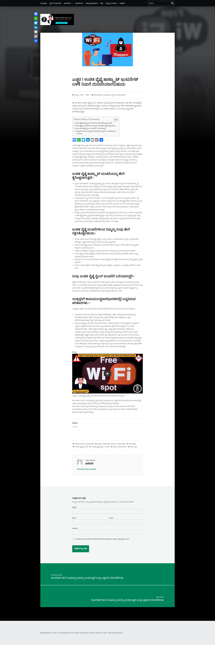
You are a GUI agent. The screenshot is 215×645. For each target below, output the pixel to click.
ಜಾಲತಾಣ (75, 528)
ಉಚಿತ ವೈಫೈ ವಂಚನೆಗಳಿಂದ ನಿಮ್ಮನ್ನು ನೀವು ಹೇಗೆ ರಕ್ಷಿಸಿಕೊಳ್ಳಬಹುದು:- (96, 126)
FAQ (101, 3)
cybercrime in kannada (84, 444)
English (122, 3)
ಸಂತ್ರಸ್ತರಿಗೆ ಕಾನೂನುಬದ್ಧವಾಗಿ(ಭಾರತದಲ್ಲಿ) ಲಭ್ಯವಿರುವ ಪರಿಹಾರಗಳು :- (96, 131)
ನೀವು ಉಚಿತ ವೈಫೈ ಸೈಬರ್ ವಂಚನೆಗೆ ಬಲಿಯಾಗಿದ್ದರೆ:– (91, 128)
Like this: (80, 134)
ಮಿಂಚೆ (111, 518)
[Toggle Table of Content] (114, 120)
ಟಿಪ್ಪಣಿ (74, 507)
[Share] (36, 41)
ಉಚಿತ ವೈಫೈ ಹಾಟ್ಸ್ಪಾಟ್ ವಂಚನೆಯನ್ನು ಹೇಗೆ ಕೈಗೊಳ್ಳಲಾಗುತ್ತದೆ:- (94, 123)
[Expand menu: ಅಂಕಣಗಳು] (72, 3)
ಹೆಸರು (74, 518)
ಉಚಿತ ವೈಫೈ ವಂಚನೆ (81, 447)
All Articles (98, 95)
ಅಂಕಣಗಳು (67, 3)
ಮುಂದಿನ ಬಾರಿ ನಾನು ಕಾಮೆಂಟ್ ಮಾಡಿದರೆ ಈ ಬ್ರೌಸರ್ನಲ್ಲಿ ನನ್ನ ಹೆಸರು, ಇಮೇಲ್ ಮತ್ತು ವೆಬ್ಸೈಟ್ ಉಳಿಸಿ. (102, 539)
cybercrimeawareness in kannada (111, 444)
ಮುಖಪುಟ (43, 3)
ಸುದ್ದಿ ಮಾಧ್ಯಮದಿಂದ (91, 3)
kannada (132, 444)
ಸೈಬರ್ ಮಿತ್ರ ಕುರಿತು (55, 3)
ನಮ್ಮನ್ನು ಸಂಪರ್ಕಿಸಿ (111, 3)
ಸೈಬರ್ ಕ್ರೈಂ (134, 447)
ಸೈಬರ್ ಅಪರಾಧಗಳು (119, 95)
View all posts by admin (86, 469)
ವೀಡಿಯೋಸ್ (79, 3)
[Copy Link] (36, 36)
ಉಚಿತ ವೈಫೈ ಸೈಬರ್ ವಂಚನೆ (100, 447)
